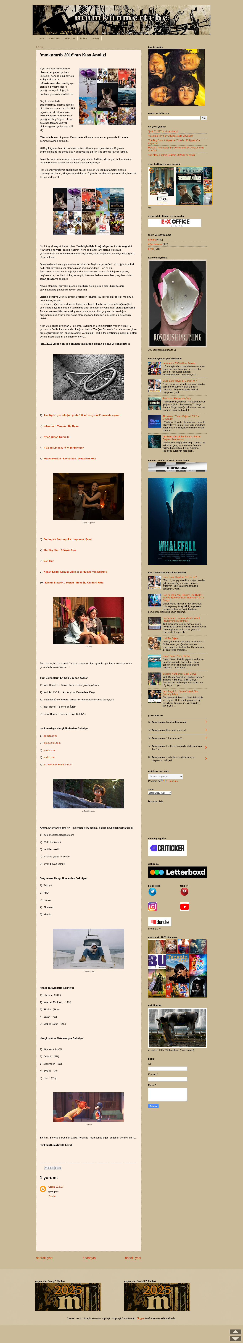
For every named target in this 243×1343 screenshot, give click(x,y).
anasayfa (89, 1258)
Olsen (51, 1186)
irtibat (83, 38)
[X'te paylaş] (53, 1168)
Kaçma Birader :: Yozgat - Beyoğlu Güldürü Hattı (74, 582)
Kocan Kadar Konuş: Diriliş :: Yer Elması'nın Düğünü (75, 571)
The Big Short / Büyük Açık (60, 550)
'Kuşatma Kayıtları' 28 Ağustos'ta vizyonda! (170, 136)
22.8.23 (60, 1186)
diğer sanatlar (155, 244)
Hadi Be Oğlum (170, 638)
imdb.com (49, 757)
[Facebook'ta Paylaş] (56, 1168)
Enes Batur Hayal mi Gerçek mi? (180, 380)
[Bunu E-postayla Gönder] (46, 1168)
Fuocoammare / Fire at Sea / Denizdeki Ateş (70, 458)
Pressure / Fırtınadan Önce (177, 398)
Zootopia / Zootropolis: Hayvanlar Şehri (68, 539)
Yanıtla (52, 1196)
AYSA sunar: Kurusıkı (56, 437)
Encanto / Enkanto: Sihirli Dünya (179, 673)
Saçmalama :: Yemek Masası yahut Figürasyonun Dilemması (181, 619)
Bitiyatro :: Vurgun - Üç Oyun (61, 426)
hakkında (54, 38)
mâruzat (70, 38)
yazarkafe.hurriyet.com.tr (58, 764)
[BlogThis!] (49, 1168)
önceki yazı (133, 1258)
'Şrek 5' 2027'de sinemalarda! (163, 131)
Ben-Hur (49, 561)
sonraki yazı (44, 1258)
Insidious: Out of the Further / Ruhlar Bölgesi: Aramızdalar (181, 438)
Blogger (140, 1318)
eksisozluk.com (52, 743)
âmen (95, 38)
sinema (152, 239)
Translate (173, 781)
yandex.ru (49, 750)
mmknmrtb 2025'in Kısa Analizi (179, 363)
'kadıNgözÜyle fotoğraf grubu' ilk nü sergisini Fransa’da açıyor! (82, 415)
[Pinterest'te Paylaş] (59, 1168)
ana (41, 38)
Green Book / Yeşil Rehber (176, 656)
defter (151, 248)
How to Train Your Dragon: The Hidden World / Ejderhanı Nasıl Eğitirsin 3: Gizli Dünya (183, 598)
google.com (50, 735)
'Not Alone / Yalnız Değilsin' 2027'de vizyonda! (172, 155)
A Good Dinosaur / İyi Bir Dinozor (64, 447)
